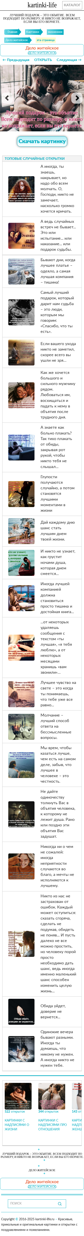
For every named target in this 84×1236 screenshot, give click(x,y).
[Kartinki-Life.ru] (42, 5)
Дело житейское (42, 53)
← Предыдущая (15, 60)
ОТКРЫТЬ (43, 60)
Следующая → (69, 60)
